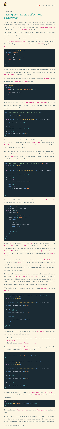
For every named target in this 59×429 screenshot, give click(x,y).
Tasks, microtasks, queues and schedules (22, 267)
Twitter (48, 5)
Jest (5, 105)
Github (53, 5)
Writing (38, 5)
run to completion (13, 147)
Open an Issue (23, 425)
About (43, 5)
